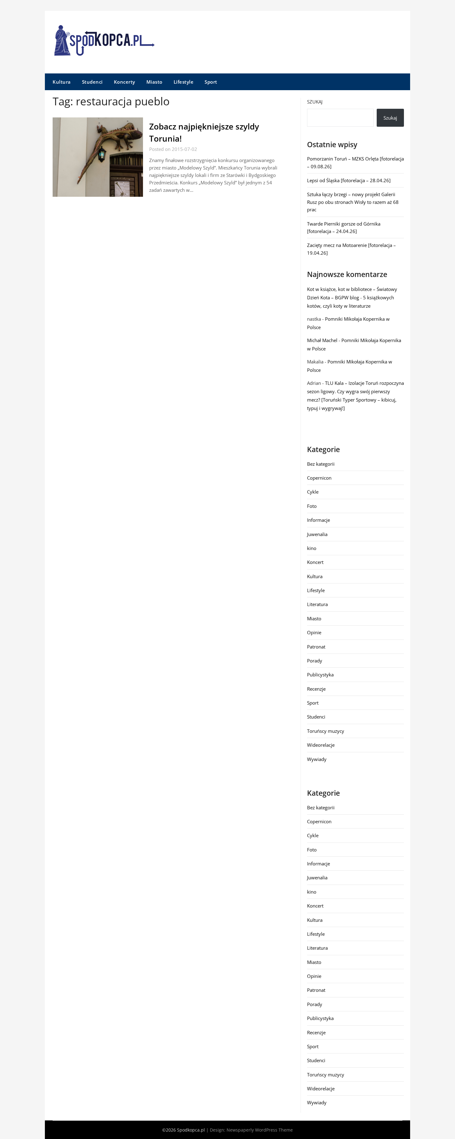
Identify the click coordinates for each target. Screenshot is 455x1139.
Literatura (317, 604)
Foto (312, 506)
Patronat (316, 647)
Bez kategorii (321, 464)
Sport (211, 82)
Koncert (315, 562)
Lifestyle (184, 82)
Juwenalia (317, 534)
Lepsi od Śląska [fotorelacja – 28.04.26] (349, 180)
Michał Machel (322, 340)
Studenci (92, 82)
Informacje (318, 520)
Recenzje (316, 689)
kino (311, 548)
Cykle (312, 492)
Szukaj (315, 102)
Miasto (154, 82)
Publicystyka (320, 674)
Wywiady (317, 759)
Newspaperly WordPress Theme (260, 1130)
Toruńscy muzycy (325, 731)
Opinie (314, 632)
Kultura (62, 82)
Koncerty (124, 82)
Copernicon (319, 478)
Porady (314, 660)
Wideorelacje (321, 745)
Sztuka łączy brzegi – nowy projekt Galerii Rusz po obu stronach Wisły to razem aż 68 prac (353, 202)
